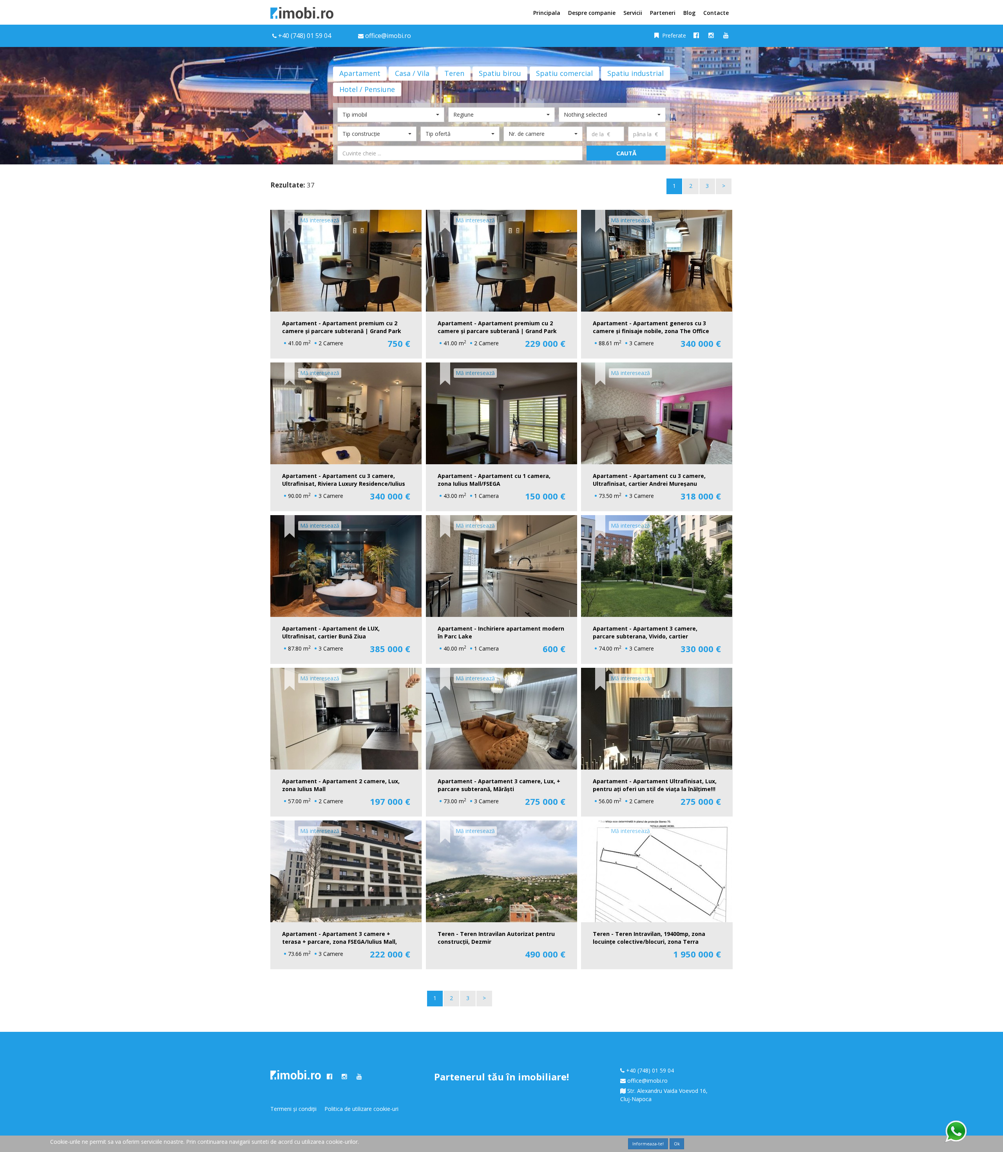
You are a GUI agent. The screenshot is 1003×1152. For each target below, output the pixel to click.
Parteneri (662, 12)
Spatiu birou (500, 73)
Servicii (632, 12)
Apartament (359, 73)
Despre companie (592, 12)
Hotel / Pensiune (367, 89)
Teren (454, 73)
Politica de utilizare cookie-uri (361, 1108)
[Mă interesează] (289, 219)
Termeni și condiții (293, 1108)
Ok (677, 1144)
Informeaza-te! (648, 1144)
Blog (689, 12)
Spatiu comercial (564, 73)
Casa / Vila (412, 73)
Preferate (673, 35)
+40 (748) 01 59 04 (304, 35)
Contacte (716, 12)
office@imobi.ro (647, 1080)
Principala (546, 12)
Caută (626, 153)
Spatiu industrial (635, 73)
